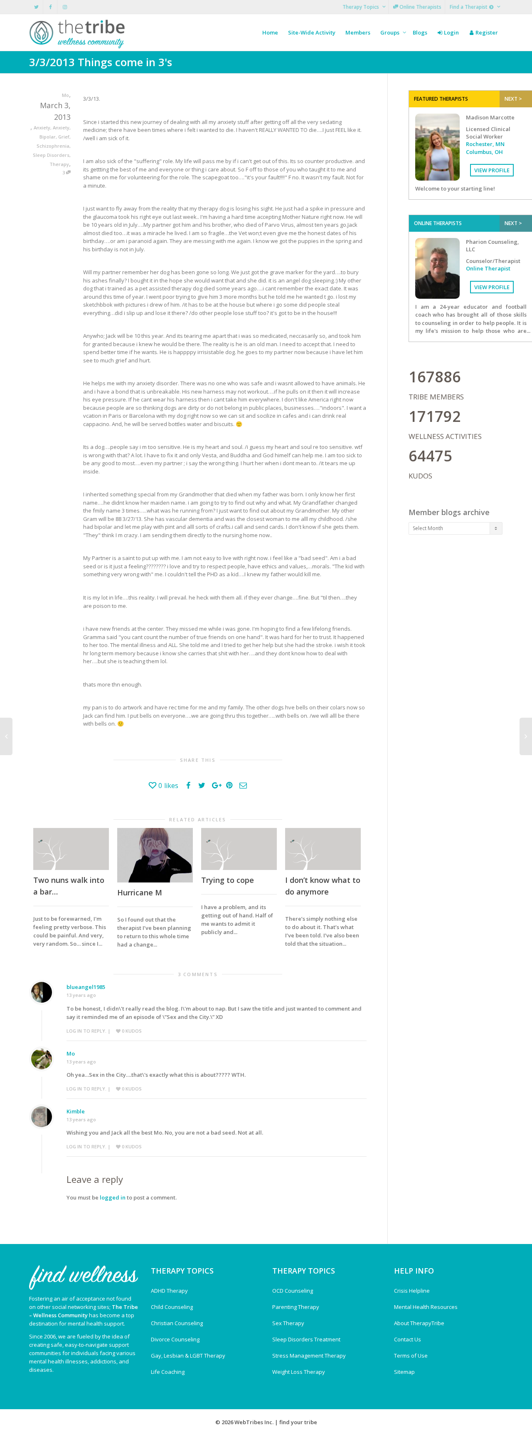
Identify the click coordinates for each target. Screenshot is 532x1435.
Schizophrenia (53, 146)
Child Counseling (172, 1307)
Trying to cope (227, 880)
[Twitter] (36, 7)
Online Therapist (488, 268)
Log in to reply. (86, 1031)
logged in (113, 1197)
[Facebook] (50, 7)
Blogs (420, 32)
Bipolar (47, 137)
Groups (390, 32)
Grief (63, 137)
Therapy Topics (361, 6)
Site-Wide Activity (311, 32)
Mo (70, 1053)
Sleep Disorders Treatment (306, 1339)
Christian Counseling (177, 1323)
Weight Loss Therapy (298, 1372)
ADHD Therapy (169, 1290)
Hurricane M (139, 892)
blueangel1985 (85, 987)
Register (486, 32)
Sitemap (404, 1372)
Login (451, 32)
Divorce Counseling (175, 1339)
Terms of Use (411, 1355)
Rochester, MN (485, 144)
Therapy (59, 164)
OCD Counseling (292, 1290)
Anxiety (42, 127)
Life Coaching (168, 1372)
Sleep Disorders (51, 155)
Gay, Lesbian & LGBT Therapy (188, 1355)
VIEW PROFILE (492, 170)
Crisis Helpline (412, 1290)
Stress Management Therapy (309, 1355)
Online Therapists (419, 6)
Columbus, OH (484, 152)
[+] (71, 849)
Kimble (75, 1111)
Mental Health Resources (426, 1307)
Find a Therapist (469, 6)
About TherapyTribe (419, 1323)
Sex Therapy (288, 1323)
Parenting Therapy (295, 1307)
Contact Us (407, 1339)
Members (357, 32)
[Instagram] (64, 7)
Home (270, 32)
